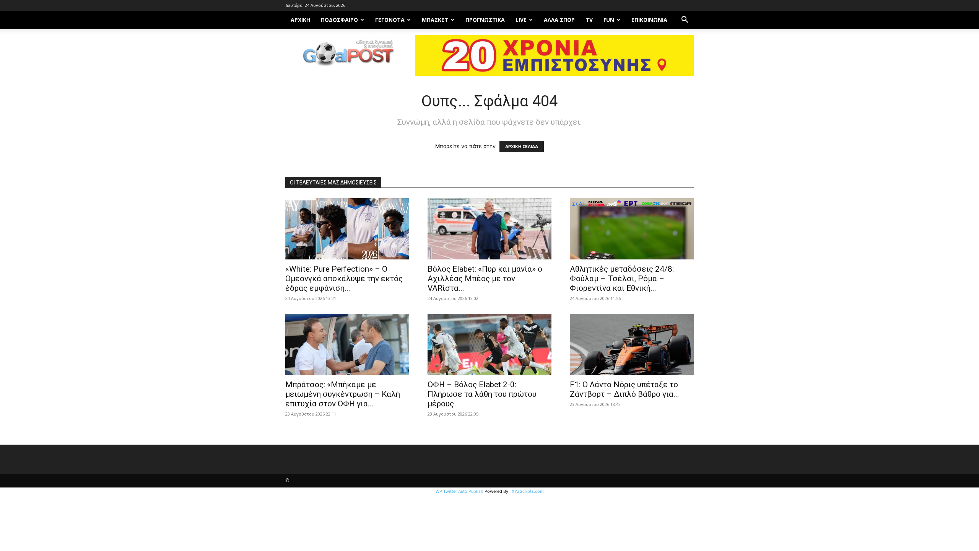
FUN (608, 19)
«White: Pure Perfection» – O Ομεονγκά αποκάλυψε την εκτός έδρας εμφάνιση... (344, 278)
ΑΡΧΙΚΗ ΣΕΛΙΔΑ (521, 146)
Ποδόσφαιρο (339, 19)
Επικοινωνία (649, 19)
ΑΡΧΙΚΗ (300, 19)
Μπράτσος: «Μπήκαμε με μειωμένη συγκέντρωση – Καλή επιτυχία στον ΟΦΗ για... (342, 394)
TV (589, 19)
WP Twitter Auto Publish (459, 491)
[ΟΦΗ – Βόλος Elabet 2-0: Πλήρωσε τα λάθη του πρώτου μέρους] (489, 344)
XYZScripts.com (528, 491)
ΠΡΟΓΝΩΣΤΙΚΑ (485, 19)
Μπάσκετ (435, 19)
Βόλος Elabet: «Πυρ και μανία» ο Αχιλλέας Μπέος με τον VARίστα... (485, 278)
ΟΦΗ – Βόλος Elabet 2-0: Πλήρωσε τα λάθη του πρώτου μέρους (482, 394)
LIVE (521, 19)
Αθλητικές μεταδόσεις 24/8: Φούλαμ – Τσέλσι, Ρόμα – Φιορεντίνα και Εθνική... (622, 278)
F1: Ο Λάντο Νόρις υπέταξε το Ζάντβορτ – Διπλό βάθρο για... (624, 389)
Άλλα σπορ (559, 19)
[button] (684, 20)
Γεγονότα (390, 19)
